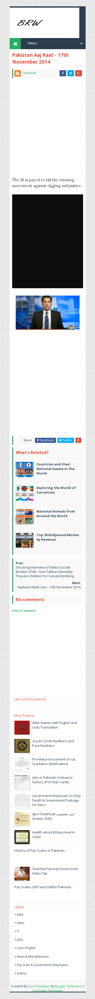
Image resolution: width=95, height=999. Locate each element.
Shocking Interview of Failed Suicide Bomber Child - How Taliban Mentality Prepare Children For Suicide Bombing (45, 571)
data (20, 914)
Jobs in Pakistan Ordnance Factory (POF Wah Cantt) (52, 779)
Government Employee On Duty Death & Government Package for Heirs (56, 800)
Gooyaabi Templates (47, 990)
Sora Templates (39, 986)
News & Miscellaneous (33, 956)
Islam (20, 923)
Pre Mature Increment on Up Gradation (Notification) (53, 761)
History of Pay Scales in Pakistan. (39, 850)
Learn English (26, 948)
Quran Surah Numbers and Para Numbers (53, 743)
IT (18, 931)
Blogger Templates (68, 986)
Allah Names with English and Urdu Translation (54, 725)
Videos (22, 973)
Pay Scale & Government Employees (42, 965)
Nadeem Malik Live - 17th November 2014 (49, 587)
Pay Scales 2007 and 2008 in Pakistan (42, 887)
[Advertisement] (47, 129)
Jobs (20, 939)
